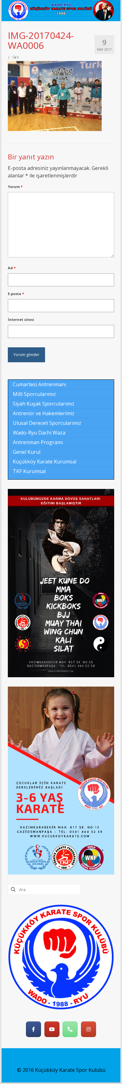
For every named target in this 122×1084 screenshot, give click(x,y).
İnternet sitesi (21, 319)
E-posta (16, 293)
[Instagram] (88, 1029)
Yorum (15, 186)
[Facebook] (33, 1029)
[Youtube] (51, 1029)
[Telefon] (70, 1029)
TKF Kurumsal (29, 471)
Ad (12, 267)
